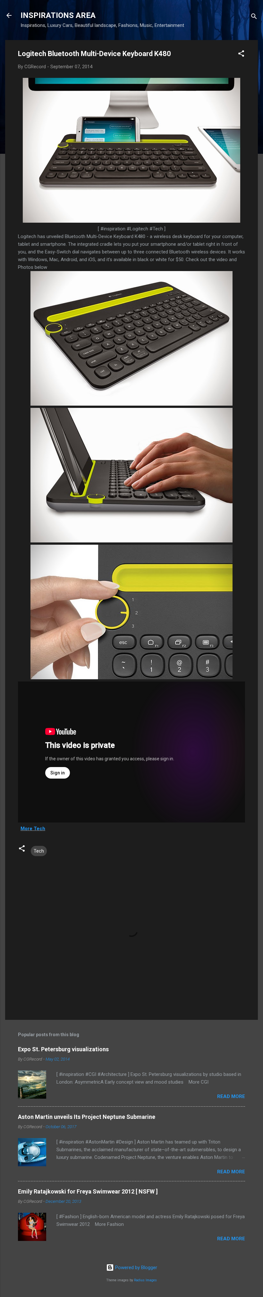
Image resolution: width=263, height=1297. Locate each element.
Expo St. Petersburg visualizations (63, 1049)
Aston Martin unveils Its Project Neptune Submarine (86, 1116)
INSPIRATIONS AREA (58, 15)
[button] (241, 55)
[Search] (254, 17)
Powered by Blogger (135, 1267)
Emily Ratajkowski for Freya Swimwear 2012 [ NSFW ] (88, 1191)
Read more (231, 1096)
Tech (39, 851)
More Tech (33, 828)
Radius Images (145, 1280)
